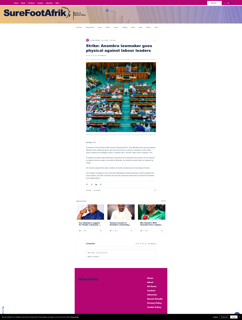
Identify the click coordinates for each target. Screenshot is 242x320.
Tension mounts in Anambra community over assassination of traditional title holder (120, 224)
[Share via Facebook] (87, 184)
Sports (100, 27)
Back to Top (3, 311)
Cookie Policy (154, 307)
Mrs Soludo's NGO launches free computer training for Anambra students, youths (151, 224)
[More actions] (155, 40)
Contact (151, 291)
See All (163, 201)
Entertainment (90, 27)
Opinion (116, 27)
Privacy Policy (154, 303)
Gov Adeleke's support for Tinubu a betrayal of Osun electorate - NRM (90, 224)
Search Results (155, 299)
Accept (234, 317)
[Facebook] (228, 3)
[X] (231, 3)
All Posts (79, 27)
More (156, 27)
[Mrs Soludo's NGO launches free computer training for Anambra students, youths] (151, 212)
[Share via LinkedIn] (96, 184)
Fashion (148, 27)
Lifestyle (124, 27)
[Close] (240, 316)
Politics (108, 27)
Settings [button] (215, 317)
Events (133, 27)
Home (150, 278)
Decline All (224, 317)
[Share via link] (101, 184)
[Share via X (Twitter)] (91, 184)
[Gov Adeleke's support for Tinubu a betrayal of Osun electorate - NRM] (90, 212)
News (140, 27)
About (150, 282)
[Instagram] (225, 3)
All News (151, 286)
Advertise (152, 295)
